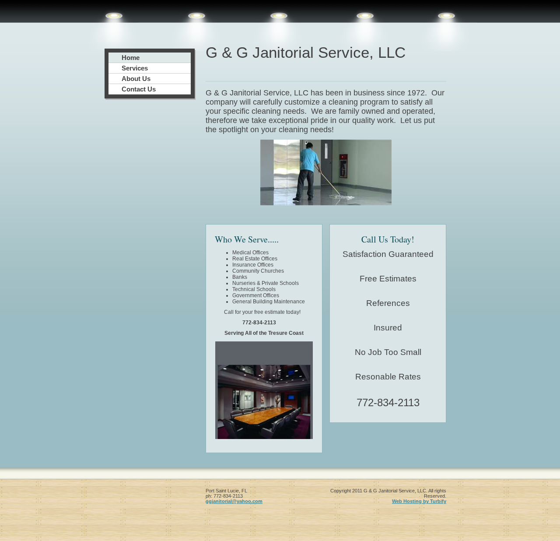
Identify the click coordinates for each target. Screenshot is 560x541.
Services (135, 68)
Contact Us (139, 89)
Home (131, 57)
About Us (136, 78)
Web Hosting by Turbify (419, 501)
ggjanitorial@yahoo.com (234, 501)
